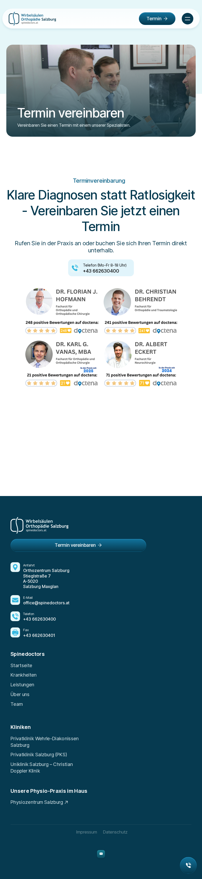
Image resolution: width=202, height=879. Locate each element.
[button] (187, 18)
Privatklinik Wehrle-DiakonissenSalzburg (45, 742)
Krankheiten (24, 675)
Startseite (21, 665)
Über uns (20, 694)
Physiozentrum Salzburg (37, 802)
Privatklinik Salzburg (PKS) (39, 754)
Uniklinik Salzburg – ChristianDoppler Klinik (42, 768)
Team (17, 704)
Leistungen (22, 684)
